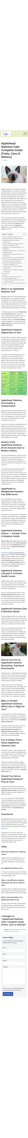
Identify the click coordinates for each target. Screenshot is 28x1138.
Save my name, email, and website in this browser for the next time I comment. (13, 989)
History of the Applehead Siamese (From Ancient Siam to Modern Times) (13, 244)
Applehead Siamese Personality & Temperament (11, 241)
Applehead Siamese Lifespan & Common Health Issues (13, 255)
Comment (6, 967)
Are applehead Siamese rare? (10, 278)
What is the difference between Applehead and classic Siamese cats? (14, 280)
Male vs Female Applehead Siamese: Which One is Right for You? (13, 263)
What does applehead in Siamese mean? (13, 276)
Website (5, 960)
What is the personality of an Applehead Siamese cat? (14, 284)
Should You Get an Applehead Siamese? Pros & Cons (14, 270)
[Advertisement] (14, 65)
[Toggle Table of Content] (23, 234)
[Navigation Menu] (25, 133)
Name (5, 947)
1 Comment (4, 160)
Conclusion (6, 273)
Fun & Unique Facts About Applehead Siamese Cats (13, 267)
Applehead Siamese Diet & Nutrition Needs (13, 257)
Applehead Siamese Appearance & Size (13, 238)
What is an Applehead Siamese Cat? (12, 236)
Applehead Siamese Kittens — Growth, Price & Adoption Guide (14, 251)
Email (4, 954)
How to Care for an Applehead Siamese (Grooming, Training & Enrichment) (13, 260)
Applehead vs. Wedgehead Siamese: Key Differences (13, 248)
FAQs (5, 275)
